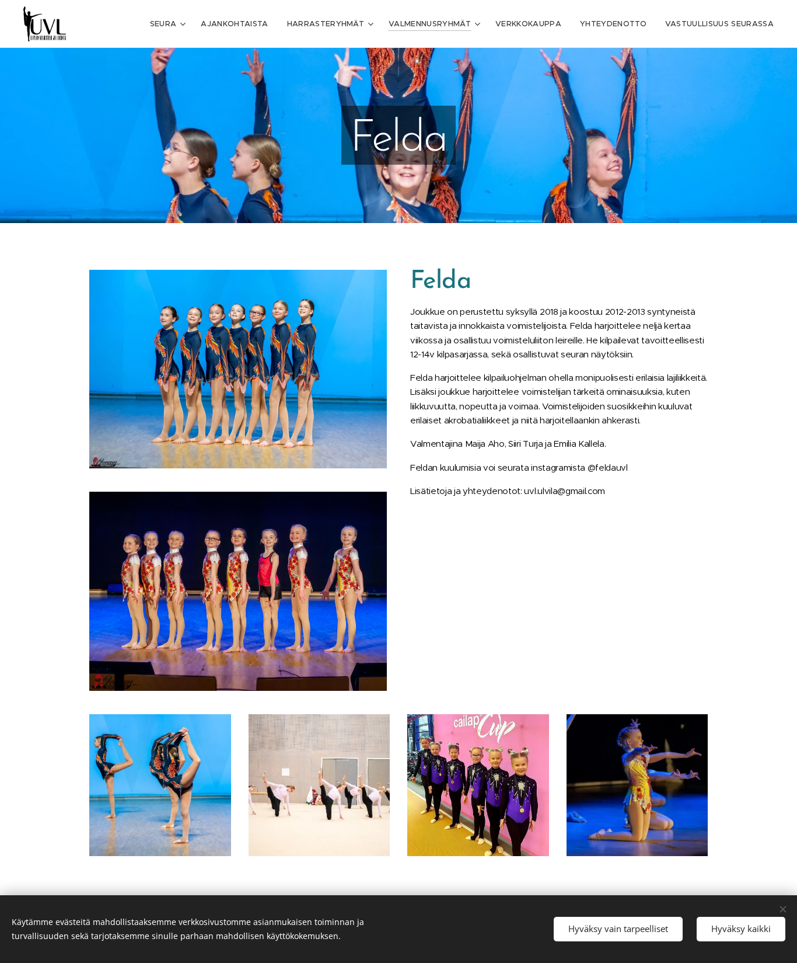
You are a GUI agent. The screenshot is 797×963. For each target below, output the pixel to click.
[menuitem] (169, 24)
